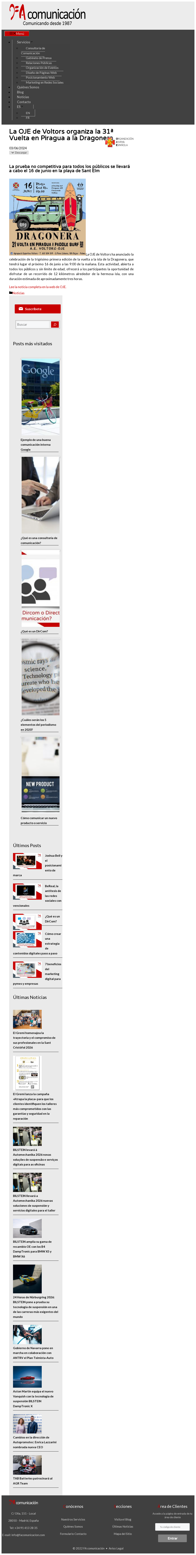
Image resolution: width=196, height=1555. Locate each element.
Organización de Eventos (42, 67)
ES (18, 107)
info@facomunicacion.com (28, 1535)
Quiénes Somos (28, 87)
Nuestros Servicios (73, 1519)
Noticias (23, 97)
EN (28, 113)
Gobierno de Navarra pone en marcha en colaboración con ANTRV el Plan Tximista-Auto (33, 1352)
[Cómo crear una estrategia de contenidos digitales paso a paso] (27, 940)
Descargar (21, 152)
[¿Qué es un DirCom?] (27, 922)
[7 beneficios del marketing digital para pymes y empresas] (27, 970)
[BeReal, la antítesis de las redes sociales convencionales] (27, 892)
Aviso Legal (116, 1548)
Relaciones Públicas (39, 63)
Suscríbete (33, 309)
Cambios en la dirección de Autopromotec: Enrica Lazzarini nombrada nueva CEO (34, 1442)
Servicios (23, 42)
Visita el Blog (122, 1519)
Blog (20, 92)
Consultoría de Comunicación (33, 50)
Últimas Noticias (122, 1526)
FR (27, 117)
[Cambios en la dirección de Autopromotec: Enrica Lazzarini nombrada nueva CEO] (27, 1424)
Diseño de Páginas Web (41, 72)
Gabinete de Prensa (38, 58)
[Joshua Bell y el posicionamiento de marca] (27, 861)
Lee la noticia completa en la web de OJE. (37, 287)
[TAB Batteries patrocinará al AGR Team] (27, 1465)
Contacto (24, 102)
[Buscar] (55, 324)
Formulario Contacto (73, 1533)
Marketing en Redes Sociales (45, 82)
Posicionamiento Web (40, 77)
